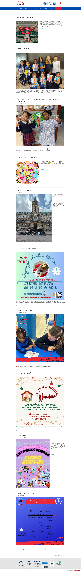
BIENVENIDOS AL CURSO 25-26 (27, 157)
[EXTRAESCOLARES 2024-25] (33, 463)
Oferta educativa (27, 8)
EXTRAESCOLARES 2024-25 (25, 436)
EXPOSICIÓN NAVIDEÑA (24, 373)
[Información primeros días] (40, 521)
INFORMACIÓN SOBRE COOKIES (41, 570)
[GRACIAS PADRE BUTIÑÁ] (40, 338)
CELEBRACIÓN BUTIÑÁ (24, 49)
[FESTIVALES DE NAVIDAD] (27, 31)
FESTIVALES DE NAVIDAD (25, 17)
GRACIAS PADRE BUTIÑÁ (25, 311)
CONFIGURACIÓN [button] (70, 570)
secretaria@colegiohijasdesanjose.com (37, 564)
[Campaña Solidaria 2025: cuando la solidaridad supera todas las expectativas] (40, 125)
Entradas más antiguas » (59, 555)
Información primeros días (25, 493)
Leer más (41, 28)
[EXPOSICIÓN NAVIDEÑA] (40, 400)
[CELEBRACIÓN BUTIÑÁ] (40, 70)
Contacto (58, 8)
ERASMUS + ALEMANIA (24, 190)
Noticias (52, 8)
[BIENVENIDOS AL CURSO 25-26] (27, 172)
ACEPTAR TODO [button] (76, 570)
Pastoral (41, 8)
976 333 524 (37, 566)
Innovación (35, 8)
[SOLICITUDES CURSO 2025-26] (40, 275)
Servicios (47, 8)
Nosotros (20, 8)
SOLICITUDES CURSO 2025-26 (26, 248)
